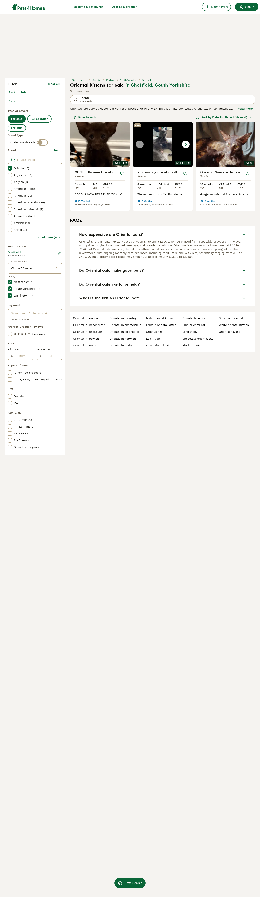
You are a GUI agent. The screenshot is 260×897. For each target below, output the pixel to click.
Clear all (54, 84)
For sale (16, 119)
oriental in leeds (84, 345)
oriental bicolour (193, 318)
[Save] (122, 173)
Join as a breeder (124, 7)
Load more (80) (49, 237)
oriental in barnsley (122, 318)
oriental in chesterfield (125, 325)
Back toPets (18, 92)
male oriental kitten (159, 318)
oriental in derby (120, 345)
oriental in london (85, 318)
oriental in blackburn (87, 332)
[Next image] (186, 144)
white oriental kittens (234, 325)
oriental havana (229, 332)
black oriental (192, 345)
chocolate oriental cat (197, 338)
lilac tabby (189, 332)
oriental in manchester (89, 325)
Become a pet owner (88, 7)
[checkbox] (10, 168)
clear (56, 150)
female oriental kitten (161, 325)
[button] (163, 144)
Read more (245, 108)
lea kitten (153, 338)
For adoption (39, 119)
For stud (16, 128)
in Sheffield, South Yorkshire (157, 85)
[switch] (42, 142)
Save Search (87, 117)
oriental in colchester (124, 332)
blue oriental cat (193, 325)
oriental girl (154, 332)
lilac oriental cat (157, 345)
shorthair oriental (231, 318)
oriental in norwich (122, 338)
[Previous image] (140, 144)
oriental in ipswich (86, 338)
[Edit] (58, 254)
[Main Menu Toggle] (4, 7)
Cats (12, 101)
